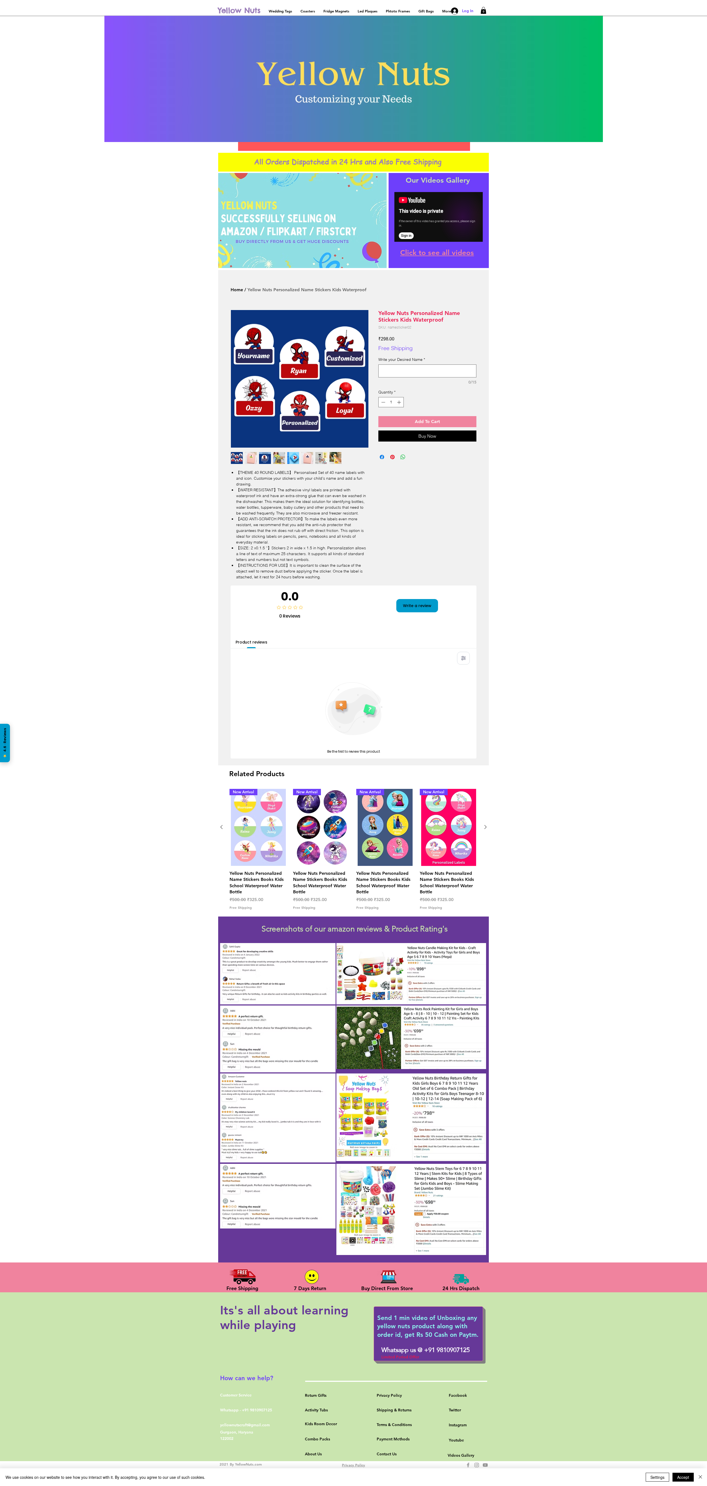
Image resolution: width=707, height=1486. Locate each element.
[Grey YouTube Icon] (485, 1465)
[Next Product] (485, 827)
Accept (683, 1477)
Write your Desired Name (401, 359)
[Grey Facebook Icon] (468, 1465)
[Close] (700, 1477)
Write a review (417, 605)
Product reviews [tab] (251, 642)
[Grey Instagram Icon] (477, 1465)
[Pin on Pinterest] (392, 457)
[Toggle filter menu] (463, 658)
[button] (483, 10)
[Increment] (399, 402)
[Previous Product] (221, 827)
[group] (353, 849)
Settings (657, 1477)
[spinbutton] (391, 402)
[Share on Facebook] (382, 457)
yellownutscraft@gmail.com (245, 1424)
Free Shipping (395, 348)
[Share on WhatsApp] (403, 457)
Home (237, 289)
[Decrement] (382, 402)
